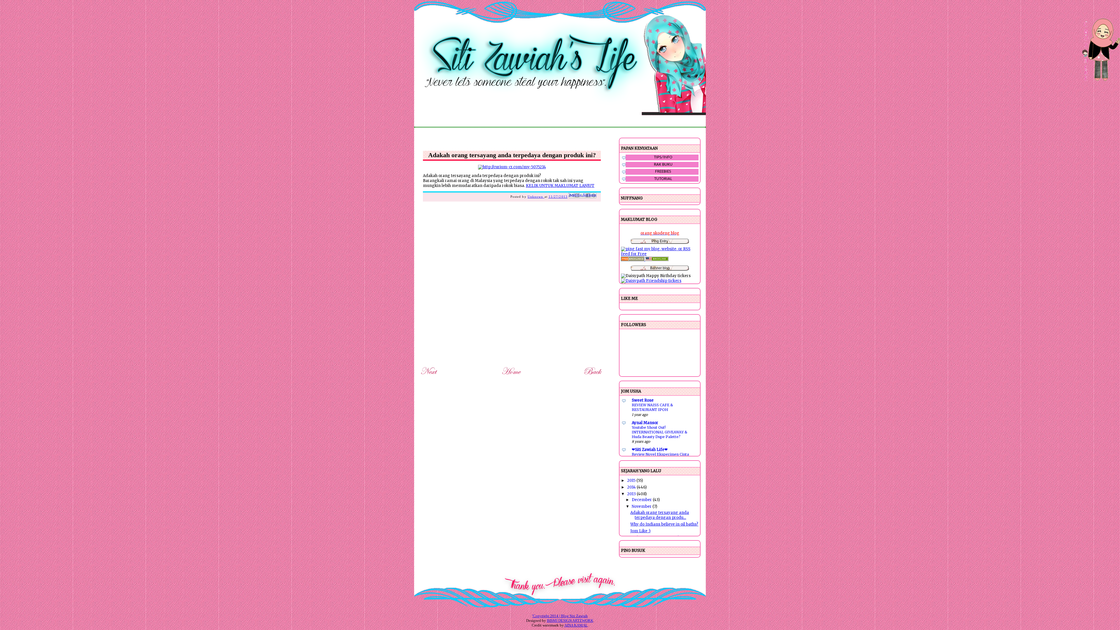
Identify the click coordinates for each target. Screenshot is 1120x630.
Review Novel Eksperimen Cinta (660, 454)
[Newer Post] (430, 375)
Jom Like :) (640, 530)
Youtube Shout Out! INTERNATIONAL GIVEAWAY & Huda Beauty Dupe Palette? (659, 432)
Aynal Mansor (645, 422)
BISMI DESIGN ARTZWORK (570, 620)
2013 (632, 493)
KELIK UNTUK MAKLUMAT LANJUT (560, 185)
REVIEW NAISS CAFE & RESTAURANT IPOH (652, 407)
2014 (632, 487)
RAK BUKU (663, 164)
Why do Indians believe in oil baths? (664, 524)
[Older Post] (593, 375)
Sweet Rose (643, 400)
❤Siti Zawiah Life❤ (650, 449)
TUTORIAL (663, 179)
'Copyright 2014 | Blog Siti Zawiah (560, 616)
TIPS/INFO (663, 157)
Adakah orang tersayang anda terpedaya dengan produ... (659, 515)
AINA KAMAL (576, 625)
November (642, 506)
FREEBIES (663, 171)
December (642, 499)
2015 (631, 480)
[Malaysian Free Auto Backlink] (656, 259)
